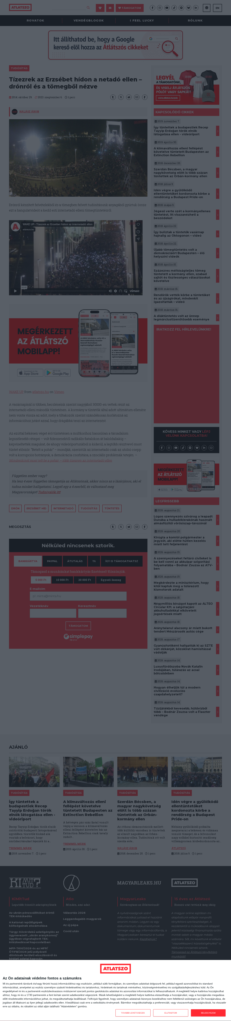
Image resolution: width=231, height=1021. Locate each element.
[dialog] (115, 990)
